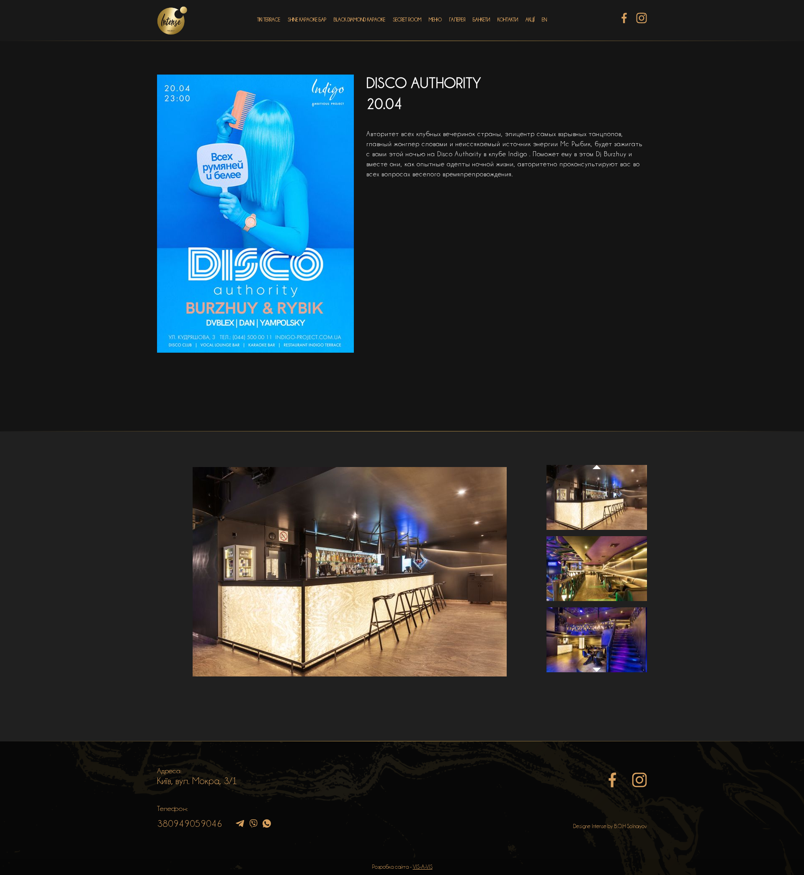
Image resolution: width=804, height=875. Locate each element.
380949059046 (189, 823)
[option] (349, 572)
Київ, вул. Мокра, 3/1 (197, 781)
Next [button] (597, 674)
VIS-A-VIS (423, 867)
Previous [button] (597, 459)
